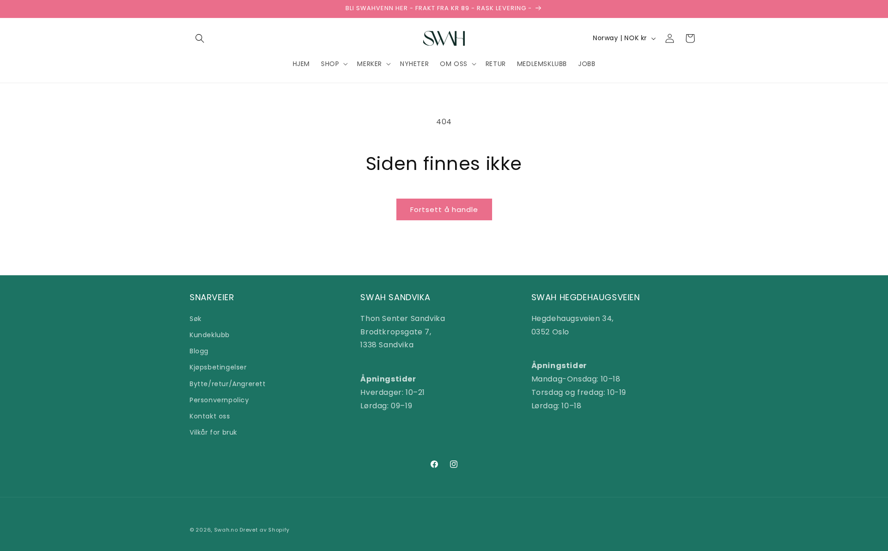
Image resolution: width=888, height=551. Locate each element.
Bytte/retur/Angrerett (228, 383)
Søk (196, 318)
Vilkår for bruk (213, 431)
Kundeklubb (210, 334)
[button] (200, 38)
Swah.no (226, 529)
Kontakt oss (210, 415)
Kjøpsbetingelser (218, 367)
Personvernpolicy (219, 399)
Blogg (199, 350)
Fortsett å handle (444, 209)
